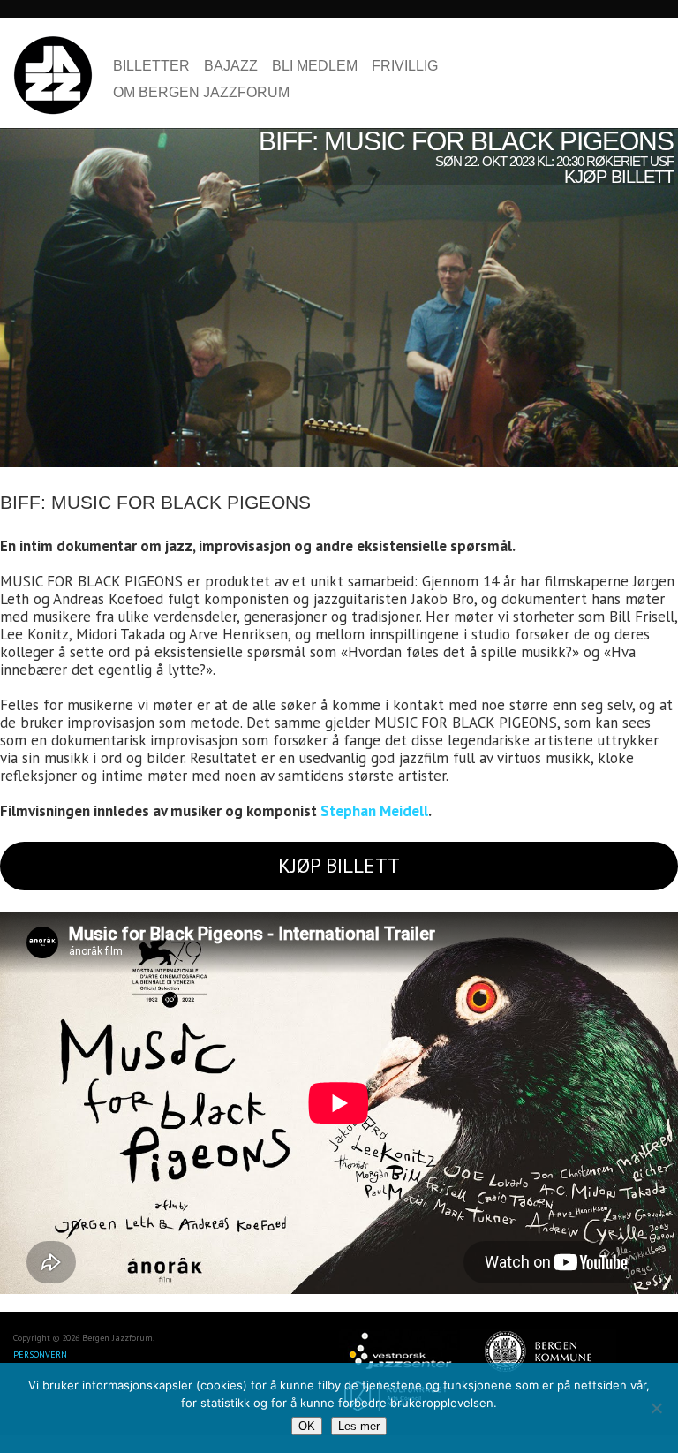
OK (306, 1426)
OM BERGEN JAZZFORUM (201, 93)
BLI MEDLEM (315, 66)
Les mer (359, 1426)
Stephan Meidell (374, 811)
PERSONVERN (40, 1354)
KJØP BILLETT (339, 865)
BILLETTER (151, 66)
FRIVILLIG (405, 66)
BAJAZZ (231, 66)
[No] (656, 1408)
